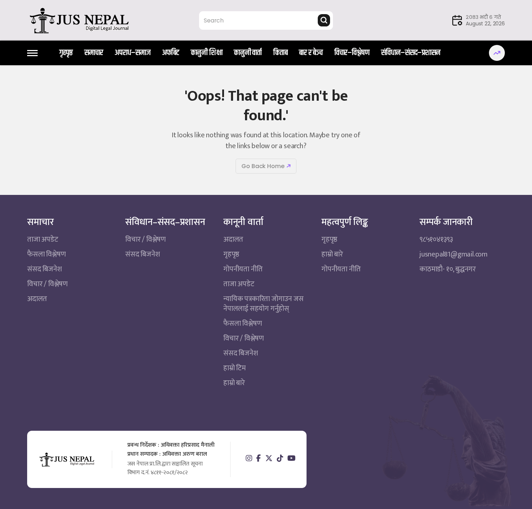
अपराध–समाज (132, 53)
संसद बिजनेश (44, 269)
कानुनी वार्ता (248, 53)
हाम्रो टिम (234, 368)
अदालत (37, 299)
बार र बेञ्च (310, 53)
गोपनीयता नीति (242, 269)
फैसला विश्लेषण (46, 254)
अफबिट (170, 53)
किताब (280, 53)
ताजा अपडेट (42, 239)
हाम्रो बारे (234, 383)
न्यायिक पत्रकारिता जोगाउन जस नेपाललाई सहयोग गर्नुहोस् (263, 304)
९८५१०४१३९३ (436, 239)
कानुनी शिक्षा (207, 53)
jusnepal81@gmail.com (453, 254)
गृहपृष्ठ (66, 53)
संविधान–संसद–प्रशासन (410, 53)
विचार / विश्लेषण (47, 284)
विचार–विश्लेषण (352, 53)
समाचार (93, 53)
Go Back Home (262, 166)
